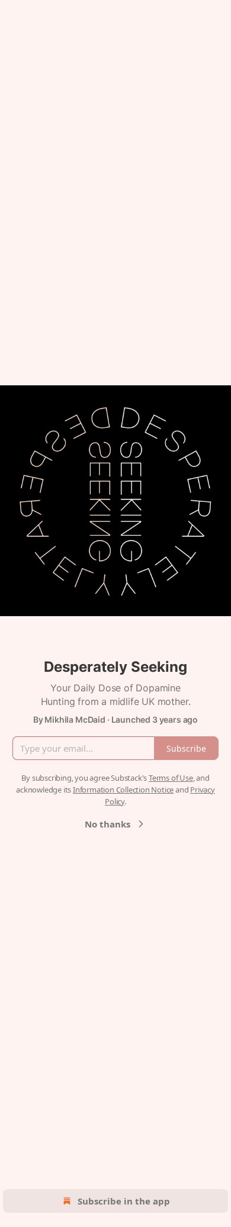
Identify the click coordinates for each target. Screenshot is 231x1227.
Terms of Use (171, 777)
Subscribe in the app (124, 1201)
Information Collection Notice (123, 789)
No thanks (107, 824)
